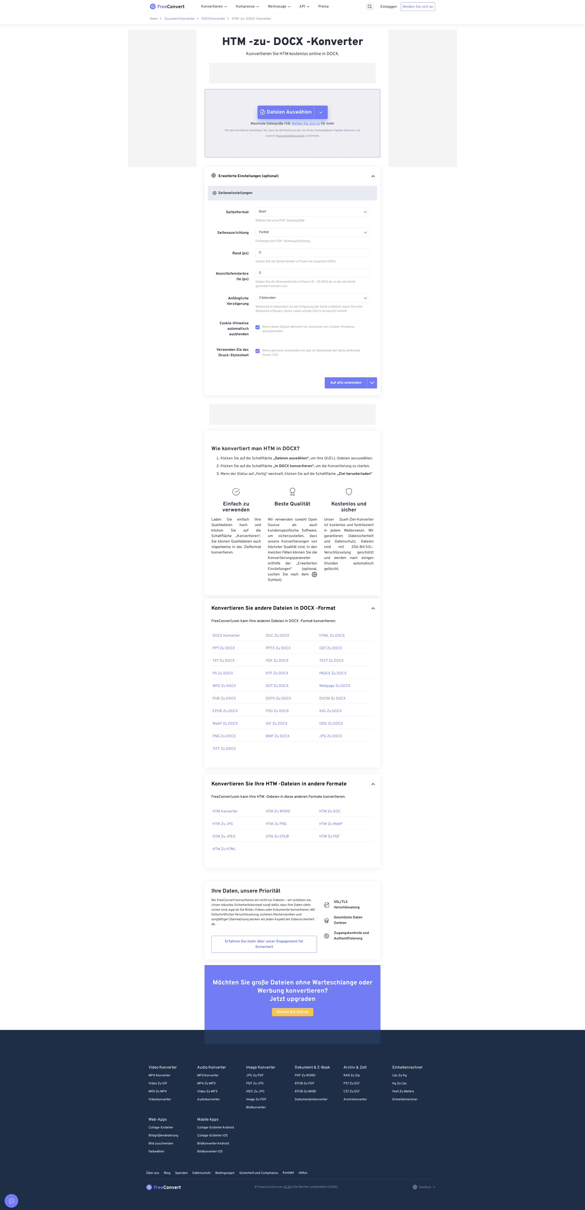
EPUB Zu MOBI (305, 1091)
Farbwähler (156, 1152)
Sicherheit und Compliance (258, 1173)
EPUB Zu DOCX (225, 711)
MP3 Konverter (208, 1075)
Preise (323, 6)
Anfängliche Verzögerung (238, 301)
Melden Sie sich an (418, 7)
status (302, 1173)
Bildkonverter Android (213, 1144)
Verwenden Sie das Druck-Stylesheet (232, 353)
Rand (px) (240, 253)
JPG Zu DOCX (330, 736)
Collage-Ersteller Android (215, 1128)
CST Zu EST (351, 1091)
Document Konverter (180, 19)
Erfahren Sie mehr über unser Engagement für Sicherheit (264, 944)
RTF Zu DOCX (277, 673)
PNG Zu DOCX (224, 736)
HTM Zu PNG (276, 824)
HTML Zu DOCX (332, 635)
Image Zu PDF (256, 1099)
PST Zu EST (351, 1083)
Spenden (181, 1173)
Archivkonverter (355, 1099)
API (302, 6)
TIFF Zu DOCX (224, 749)
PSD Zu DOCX (277, 711)
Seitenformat (237, 212)
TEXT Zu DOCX (331, 661)
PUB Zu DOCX (224, 698)
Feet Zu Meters (403, 1091)
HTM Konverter (225, 811)
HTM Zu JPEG (224, 836)
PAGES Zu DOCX (332, 673)
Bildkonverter (256, 1107)
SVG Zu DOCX (330, 711)
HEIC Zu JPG (255, 1091)
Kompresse (245, 6)
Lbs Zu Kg (399, 1075)
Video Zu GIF (158, 1083)
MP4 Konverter (159, 1075)
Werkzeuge (277, 6)
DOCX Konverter (213, 19)
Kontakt (288, 1173)
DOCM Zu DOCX (332, 698)
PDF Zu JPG (255, 1083)
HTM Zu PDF (329, 836)
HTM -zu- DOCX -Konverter (251, 19)
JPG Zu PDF (255, 1075)
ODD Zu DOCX (331, 723)
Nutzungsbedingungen (290, 136)
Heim (154, 19)
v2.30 (287, 1187)
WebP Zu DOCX (225, 723)
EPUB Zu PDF (304, 1083)
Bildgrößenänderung (163, 1136)
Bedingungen (225, 1173)
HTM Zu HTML (224, 849)
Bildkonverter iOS (210, 1152)
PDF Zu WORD (305, 1075)
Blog (167, 1173)
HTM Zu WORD (278, 811)
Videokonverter (160, 1099)
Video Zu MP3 (207, 1091)
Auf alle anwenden (346, 382)
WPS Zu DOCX (224, 686)
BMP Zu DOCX (278, 736)
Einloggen (388, 7)
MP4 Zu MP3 (206, 1083)
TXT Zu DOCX (224, 661)
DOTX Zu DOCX (278, 698)
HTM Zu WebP (330, 824)
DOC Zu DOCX (277, 635)
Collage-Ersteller (161, 1128)
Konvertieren (212, 6)
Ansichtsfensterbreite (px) (232, 276)
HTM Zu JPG (223, 824)
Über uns (152, 1173)
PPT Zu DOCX (224, 648)
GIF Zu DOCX (276, 723)
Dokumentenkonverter (311, 1099)
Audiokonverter (208, 1099)
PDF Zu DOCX (277, 661)
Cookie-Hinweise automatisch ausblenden (234, 329)
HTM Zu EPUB (277, 836)
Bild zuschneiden (161, 1144)
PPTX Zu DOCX (278, 648)
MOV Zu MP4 (158, 1091)
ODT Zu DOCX (330, 648)
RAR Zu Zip (351, 1075)
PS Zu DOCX (223, 673)
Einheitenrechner (404, 1099)
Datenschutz (201, 1173)
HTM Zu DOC (329, 811)
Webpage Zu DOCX (334, 686)
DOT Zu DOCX (277, 686)
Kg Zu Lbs (399, 1083)
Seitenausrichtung (233, 233)
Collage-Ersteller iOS (212, 1136)
